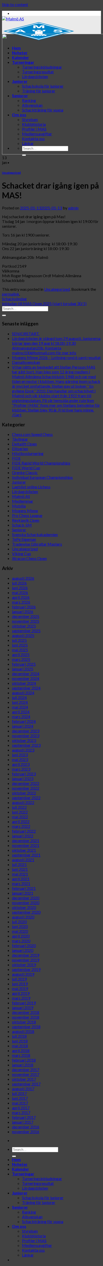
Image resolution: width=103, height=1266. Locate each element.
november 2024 (25, 678)
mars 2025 (21, 659)
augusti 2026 (23, 578)
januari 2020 (22, 950)
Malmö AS (21, 496)
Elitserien (20, 448)
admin (73, 207)
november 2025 (25, 621)
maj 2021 (20, 874)
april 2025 (21, 654)
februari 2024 (24, 721)
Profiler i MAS (34, 1240)
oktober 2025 (24, 625)
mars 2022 (21, 826)
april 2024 (21, 711)
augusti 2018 (23, 1031)
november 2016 (25, 1131)
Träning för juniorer (38, 1202)
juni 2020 (20, 926)
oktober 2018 (24, 1021)
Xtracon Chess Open (29, 558)
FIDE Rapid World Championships (41, 463)
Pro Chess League (27, 515)
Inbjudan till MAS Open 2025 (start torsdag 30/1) (44, 303)
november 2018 (25, 1017)
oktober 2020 (24, 907)
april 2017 (21, 1107)
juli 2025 (19, 640)
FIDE (16, 458)
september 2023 (26, 745)
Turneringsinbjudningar (42, 1178)
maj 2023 (20, 759)
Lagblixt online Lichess (31, 486)
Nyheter (20, 1164)
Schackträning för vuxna (42, 1221)
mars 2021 (21, 883)
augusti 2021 (23, 859)
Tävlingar (20, 439)
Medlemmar (22, 501)
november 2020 (25, 902)
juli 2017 (19, 1093)
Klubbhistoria (34, 1235)
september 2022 (26, 797)
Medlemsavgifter (37, 1245)
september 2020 (26, 912)
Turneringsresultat (38, 1183)
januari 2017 (22, 1122)
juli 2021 (19, 864)
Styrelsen (30, 1231)
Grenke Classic (25, 472)
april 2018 (21, 1050)
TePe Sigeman (24, 539)
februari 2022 (24, 831)
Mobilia (19, 505)
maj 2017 (20, 1103)
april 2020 (21, 936)
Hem (16, 1159)
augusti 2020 (23, 916)
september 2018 (26, 1026)
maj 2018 (20, 1045)
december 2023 (25, 730)
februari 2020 (24, 945)
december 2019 (25, 955)
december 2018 (25, 1012)
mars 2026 (21, 602)
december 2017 (25, 1069)
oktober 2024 (24, 683)
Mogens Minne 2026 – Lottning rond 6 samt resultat (56, 357)
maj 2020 (20, 931)
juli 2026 (19, 583)
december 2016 (25, 1126)
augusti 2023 (23, 749)
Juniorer (19, 482)
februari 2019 (24, 1002)
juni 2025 (20, 645)
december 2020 (25, 897)
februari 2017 (24, 1117)
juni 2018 (20, 1041)
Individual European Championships (42, 477)
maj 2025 (20, 649)
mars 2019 (21, 998)
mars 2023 (21, 769)
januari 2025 (22, 668)
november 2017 (25, 1074)
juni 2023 (20, 754)
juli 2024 (19, 697)
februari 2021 (24, 888)
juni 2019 (20, 983)
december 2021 (25, 840)
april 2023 (21, 764)
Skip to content (15, 4)
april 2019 (21, 993)
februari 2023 (24, 773)
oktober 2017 (24, 1079)
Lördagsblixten (25, 491)
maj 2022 (20, 816)
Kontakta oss (33, 1250)
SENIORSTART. (26, 333)
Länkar (28, 1254)
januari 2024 (22, 726)
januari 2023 (22, 778)
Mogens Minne (25, 510)
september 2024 (26, 687)
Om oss (19, 1226)
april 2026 (21, 597)
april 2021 (21, 878)
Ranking (29, 1212)
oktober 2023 (24, 740)
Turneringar (23, 1173)
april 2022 (21, 821)
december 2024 (25, 673)
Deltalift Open (24, 443)
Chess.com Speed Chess (32, 434)
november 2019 (25, 959)
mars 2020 (21, 940)
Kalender (20, 1169)
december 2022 (25, 783)
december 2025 (25, 616)
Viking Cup (21, 553)
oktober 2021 (24, 850)
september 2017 (26, 1083)
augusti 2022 (23, 802)
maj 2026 (20, 592)
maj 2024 (20, 707)
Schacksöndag (14, 298)
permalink (10, 294)
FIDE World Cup (26, 467)
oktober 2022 (24, 792)
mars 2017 (21, 1112)
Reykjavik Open (25, 520)
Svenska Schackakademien (35, 534)
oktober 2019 (24, 964)
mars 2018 (21, 1055)
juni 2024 (20, 702)
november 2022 (25, 788)
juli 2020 (19, 921)
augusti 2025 (23, 635)
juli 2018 (19, 1036)
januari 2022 (22, 835)
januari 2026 (22, 611)
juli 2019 (19, 978)
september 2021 (26, 854)
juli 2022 (19, 807)
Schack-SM (22, 525)
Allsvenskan (32, 1216)
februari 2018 (24, 1060)
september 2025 (26, 630)
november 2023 (25, 735)
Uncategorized (11, 172)
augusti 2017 (23, 1088)
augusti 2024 (23, 692)
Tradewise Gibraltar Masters (37, 544)
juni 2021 (20, 869)
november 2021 (25, 845)
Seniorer (19, 529)
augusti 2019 (23, 974)
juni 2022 (20, 812)
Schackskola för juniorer (43, 1197)
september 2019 (26, 969)
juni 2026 (20, 587)
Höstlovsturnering (28, 453)
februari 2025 (24, 664)
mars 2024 (21, 716)
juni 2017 (20, 1098)
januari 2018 (22, 1064)
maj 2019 (20, 988)
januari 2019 (22, 1007)
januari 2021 (22, 893)
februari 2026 (24, 606)
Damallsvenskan (26, 362)
